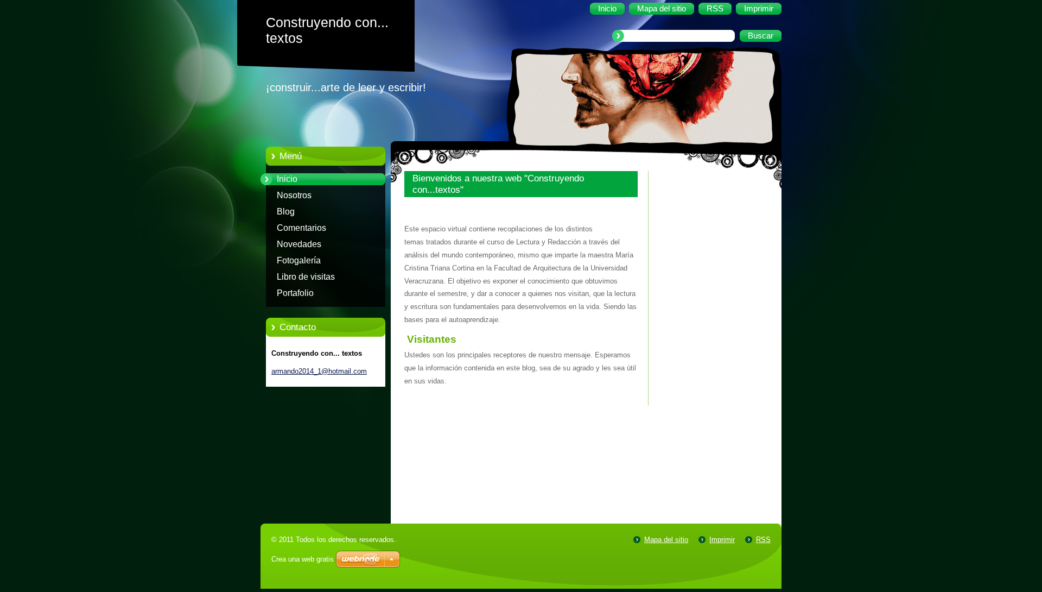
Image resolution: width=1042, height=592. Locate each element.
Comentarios (301, 227)
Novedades (299, 244)
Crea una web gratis (302, 559)
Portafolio (295, 293)
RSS (763, 540)
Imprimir (722, 540)
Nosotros (294, 195)
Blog (286, 211)
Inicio (287, 179)
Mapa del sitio (666, 540)
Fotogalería (299, 260)
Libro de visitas (306, 276)
